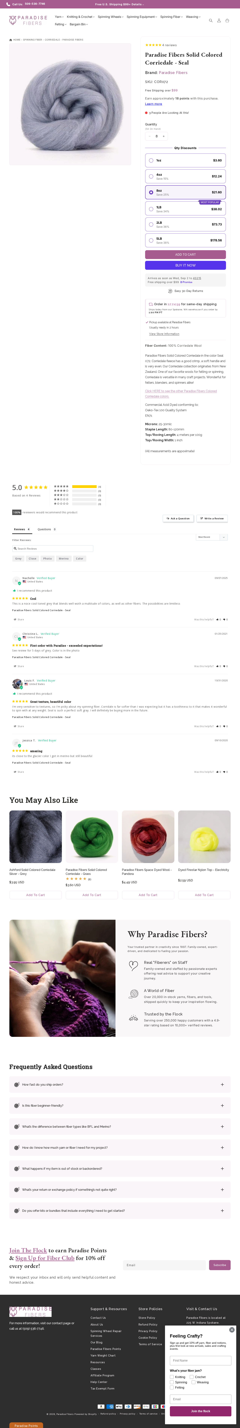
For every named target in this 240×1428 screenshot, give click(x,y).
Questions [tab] (44, 529)
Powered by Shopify (85, 1414)
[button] (58, 16)
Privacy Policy (148, 1331)
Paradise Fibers (72, 39)
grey (18, 558)
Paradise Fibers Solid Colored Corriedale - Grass (86, 872)
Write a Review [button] (214, 518)
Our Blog (97, 1342)
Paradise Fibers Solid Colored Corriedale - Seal (41, 610)
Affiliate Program (102, 1375)
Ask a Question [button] (180, 518)
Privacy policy (127, 1413)
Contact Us (98, 1317)
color (79, 558)
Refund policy (108, 1413)
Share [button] (20, 619)
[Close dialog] (232, 1330)
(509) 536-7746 (33, 1328)
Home (16, 39)
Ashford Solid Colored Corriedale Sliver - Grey (32, 872)
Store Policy (147, 1317)
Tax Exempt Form (103, 1388)
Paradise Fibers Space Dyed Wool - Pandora (147, 872)
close (32, 558)
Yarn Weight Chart (103, 1355)
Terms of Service (150, 1344)
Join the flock (200, 1411)
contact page (61, 1323)
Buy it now (185, 265)
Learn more (153, 104)
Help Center (99, 1382)
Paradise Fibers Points (106, 1348)
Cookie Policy (148, 1337)
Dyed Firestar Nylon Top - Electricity (203, 870)
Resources (98, 1362)
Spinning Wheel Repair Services (106, 1333)
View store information (164, 333)
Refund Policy (148, 1324)
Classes (96, 1368)
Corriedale (52, 39)
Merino (64, 558)
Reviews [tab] (19, 529)
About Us (97, 1324)
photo (47, 558)
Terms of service (148, 1413)
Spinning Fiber (32, 39)
